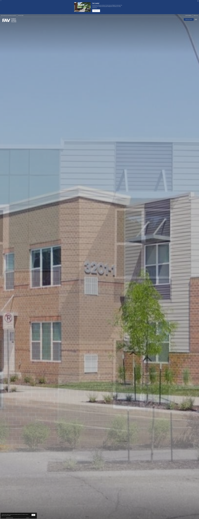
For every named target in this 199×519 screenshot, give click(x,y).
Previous (2, 275)
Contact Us (27, 517)
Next (195, 275)
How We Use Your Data (9, 517)
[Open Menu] (196, 19)
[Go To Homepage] (9, 20)
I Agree (33, 514)
